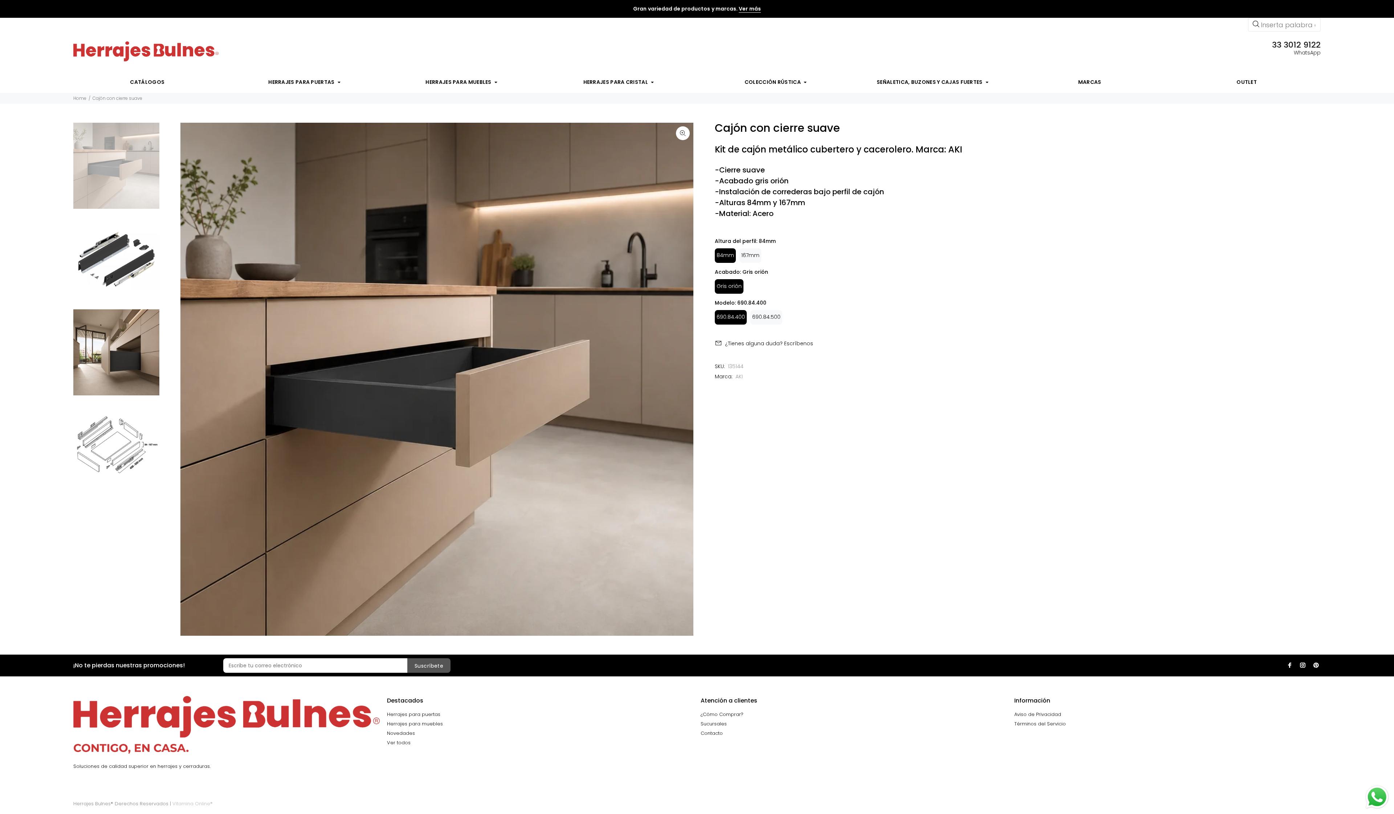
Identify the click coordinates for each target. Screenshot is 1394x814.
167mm (750, 255)
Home (79, 98)
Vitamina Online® (192, 803)
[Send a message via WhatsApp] (1377, 797)
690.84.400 (731, 317)
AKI (739, 376)
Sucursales (714, 723)
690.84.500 (766, 317)
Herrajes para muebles (415, 723)
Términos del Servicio (1040, 723)
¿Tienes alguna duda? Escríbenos (769, 343)
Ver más (750, 8)
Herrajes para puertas (413, 714)
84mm (725, 255)
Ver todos (399, 742)
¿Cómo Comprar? (722, 714)
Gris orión (729, 286)
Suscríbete (429, 665)
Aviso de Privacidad (1037, 714)
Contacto (712, 733)
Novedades (401, 733)
